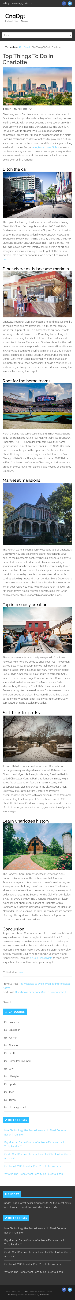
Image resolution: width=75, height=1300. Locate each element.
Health (12, 1053)
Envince (11, 1295)
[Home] (20, 46)
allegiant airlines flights (45, 147)
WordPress (44, 1295)
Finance (13, 1045)
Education (14, 1029)
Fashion (13, 1037)
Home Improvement (20, 1061)
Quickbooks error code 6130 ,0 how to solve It (40, 992)
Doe (5, 259)
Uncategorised (17, 1107)
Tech (11, 1092)
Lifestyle (13, 1076)
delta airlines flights (41, 958)
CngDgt (15, 16)
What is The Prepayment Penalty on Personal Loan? (34, 1174)
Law (11, 1068)
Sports (12, 1084)
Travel (20, 972)
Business (14, 1022)
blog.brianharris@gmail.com (18, 3)
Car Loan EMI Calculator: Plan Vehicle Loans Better (33, 1166)
